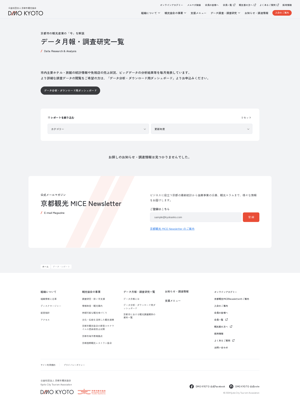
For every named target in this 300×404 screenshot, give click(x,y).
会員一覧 (227, 5)
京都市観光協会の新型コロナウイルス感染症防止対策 (98, 327)
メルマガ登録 (194, 5)
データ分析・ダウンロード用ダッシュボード (70, 90)
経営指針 (45, 312)
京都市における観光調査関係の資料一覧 (139, 316)
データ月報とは (131, 298)
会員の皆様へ (212, 5)
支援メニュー (198, 13)
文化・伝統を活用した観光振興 (98, 319)
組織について (48, 292)
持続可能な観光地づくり (94, 312)
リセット (246, 117)
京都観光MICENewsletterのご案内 (231, 298)
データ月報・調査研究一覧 (139, 292)
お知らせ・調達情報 (256, 13)
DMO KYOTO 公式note (247, 386)
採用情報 (287, 5)
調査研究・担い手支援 (93, 298)
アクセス (45, 319)
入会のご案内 (282, 12)
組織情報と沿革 (49, 298)
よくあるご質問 (268, 5)
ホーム (45, 266)
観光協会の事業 (91, 292)
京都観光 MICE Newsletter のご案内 (172, 228)
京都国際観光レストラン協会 (97, 343)
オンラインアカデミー (171, 5)
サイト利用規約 (48, 364)
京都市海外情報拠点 (92, 336)
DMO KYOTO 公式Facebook (210, 386)
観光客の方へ (246, 5)
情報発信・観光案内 (92, 305)
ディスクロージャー (51, 305)
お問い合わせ (221, 347)
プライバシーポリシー (74, 364)
